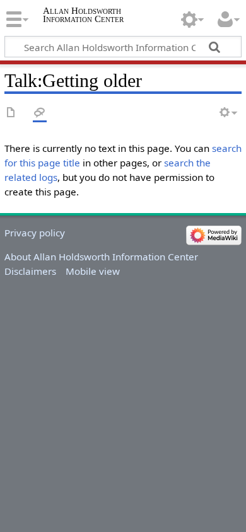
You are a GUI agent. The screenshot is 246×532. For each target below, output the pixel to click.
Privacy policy (34, 232)
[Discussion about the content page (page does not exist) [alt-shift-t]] (40, 113)
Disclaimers (30, 271)
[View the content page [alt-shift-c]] (11, 113)
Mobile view (93, 271)
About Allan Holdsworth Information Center (101, 256)
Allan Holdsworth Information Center (83, 14)
